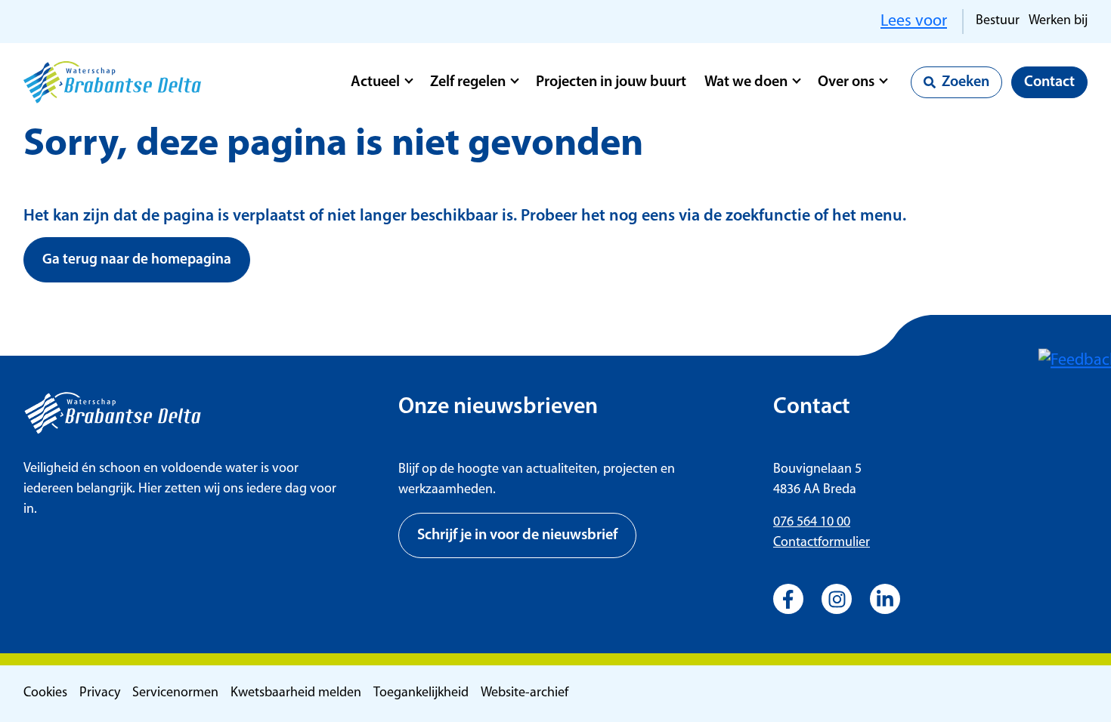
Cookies (45, 693)
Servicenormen (175, 693)
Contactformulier (821, 543)
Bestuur (998, 21)
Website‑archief (524, 693)
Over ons (846, 82)
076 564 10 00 (811, 522)
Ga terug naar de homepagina (136, 260)
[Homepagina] (112, 82)
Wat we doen (746, 82)
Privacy (99, 693)
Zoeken (965, 82)
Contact (1049, 82)
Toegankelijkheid (421, 693)
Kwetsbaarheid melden (296, 693)
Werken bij (1058, 21)
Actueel (375, 82)
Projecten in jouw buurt (611, 82)
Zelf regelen (468, 82)
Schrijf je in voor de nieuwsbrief (517, 535)
